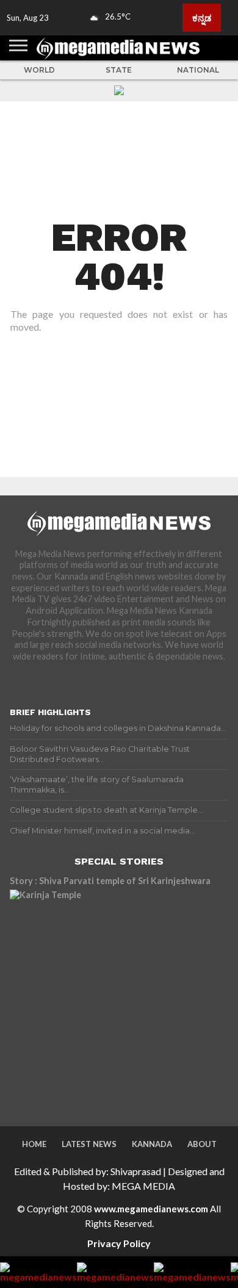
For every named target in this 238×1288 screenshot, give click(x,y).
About (202, 1144)
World (39, 69)
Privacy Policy (119, 1243)
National (198, 69)
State (119, 69)
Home (34, 1144)
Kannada (152, 1144)
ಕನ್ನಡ (201, 17)
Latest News (89, 1144)
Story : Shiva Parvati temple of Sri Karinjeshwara (110, 881)
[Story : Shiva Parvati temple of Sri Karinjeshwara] (116, 996)
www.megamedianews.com (151, 1208)
